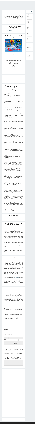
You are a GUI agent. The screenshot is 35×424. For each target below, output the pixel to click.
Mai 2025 (28, 17)
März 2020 (28, 34)
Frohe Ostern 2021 (13, 370)
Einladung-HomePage (9, 30)
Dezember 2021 (28, 22)
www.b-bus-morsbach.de (16, 277)
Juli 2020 (28, 32)
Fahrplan (18, 0)
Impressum (32, 0)
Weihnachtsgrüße (13, 215)
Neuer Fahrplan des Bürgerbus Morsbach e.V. (13, 289)
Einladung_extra (5, 30)
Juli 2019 (28, 40)
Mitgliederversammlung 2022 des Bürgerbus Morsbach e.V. (13, 86)
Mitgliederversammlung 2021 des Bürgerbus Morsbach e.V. (13, 224)
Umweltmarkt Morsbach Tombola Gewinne (13, 36)
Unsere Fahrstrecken (12, 0)
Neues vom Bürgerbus (13, 257)
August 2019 (28, 39)
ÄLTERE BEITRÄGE (8, 419)
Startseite (8, 0)
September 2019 (28, 38)
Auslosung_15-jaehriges (6, 22)
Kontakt (24, 0)
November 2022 (28, 21)
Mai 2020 (28, 33)
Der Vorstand (15, 0)
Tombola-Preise (13, 11)
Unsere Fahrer (21, 0)
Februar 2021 (28, 28)
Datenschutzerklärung (28, 0)
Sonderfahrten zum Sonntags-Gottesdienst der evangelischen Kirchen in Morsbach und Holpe (13, 77)
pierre (15, 28)
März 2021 (28, 27)
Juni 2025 (28, 16)
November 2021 (28, 23)
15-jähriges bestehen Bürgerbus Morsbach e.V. (13, 27)
